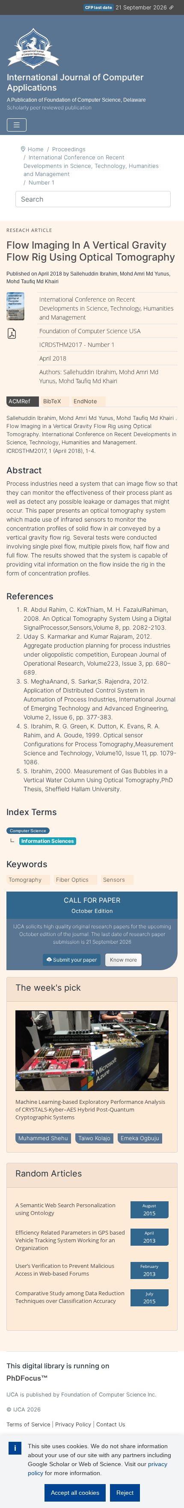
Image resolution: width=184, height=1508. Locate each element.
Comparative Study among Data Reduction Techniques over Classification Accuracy (70, 1297)
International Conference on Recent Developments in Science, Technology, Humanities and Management (91, 165)
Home (36, 149)
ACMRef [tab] (19, 401)
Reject (125, 1492)
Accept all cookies (75, 1492)
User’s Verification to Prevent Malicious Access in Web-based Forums (64, 1269)
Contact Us (110, 1424)
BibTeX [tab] (52, 401)
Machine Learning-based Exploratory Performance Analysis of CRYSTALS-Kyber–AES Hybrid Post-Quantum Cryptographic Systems (90, 1109)
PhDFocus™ (27, 1378)
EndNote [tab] (85, 401)
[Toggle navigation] (17, 125)
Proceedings (69, 149)
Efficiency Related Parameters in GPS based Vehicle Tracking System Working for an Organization (70, 1240)
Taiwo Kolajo (94, 1138)
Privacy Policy (73, 1424)
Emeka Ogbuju (140, 1138)
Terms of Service (28, 1424)
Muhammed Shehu (43, 1138)
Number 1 (41, 182)
